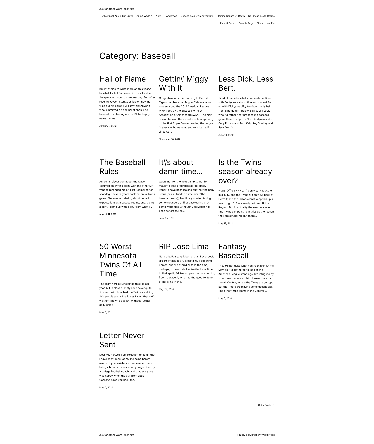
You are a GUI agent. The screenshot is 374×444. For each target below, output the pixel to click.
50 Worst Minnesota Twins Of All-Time (122, 260)
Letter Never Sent (121, 340)
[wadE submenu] (274, 23)
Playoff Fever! (227, 23)
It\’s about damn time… (181, 167)
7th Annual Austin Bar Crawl (117, 15)
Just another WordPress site (116, 8)
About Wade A (144, 15)
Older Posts (266, 405)
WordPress (268, 434)
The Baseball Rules (122, 167)
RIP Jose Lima (184, 246)
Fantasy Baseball (233, 251)
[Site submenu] (262, 23)
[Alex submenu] (162, 16)
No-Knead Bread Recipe (261, 15)
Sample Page (246, 23)
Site (259, 23)
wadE (269, 23)
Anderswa (171, 15)
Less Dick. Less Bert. (245, 83)
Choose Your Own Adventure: (197, 15)
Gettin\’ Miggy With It (183, 83)
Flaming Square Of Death (231, 15)
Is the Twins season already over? (245, 171)
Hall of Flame (122, 78)
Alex (158, 15)
